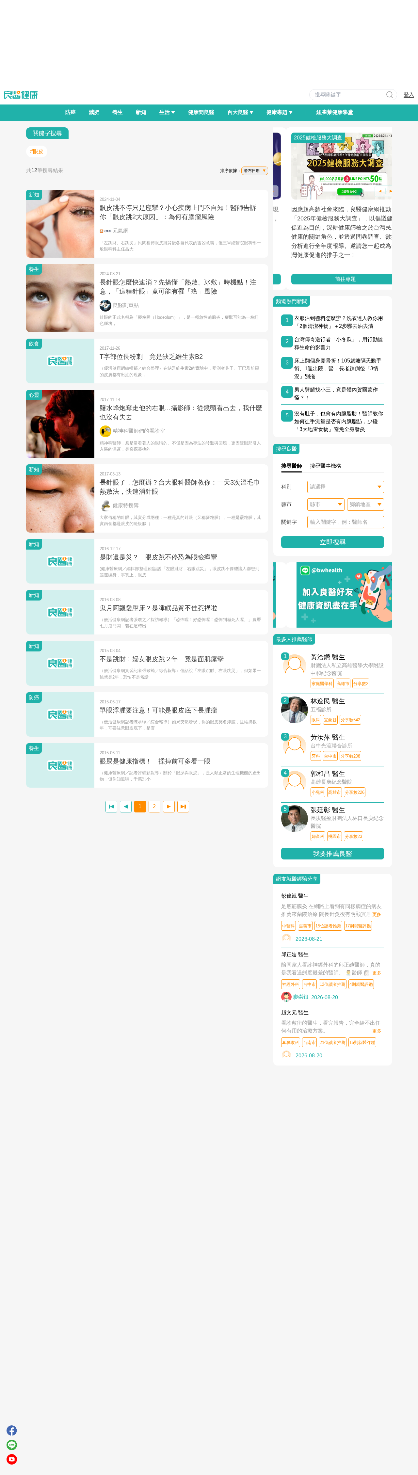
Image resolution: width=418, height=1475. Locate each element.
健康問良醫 (201, 112)
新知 (141, 112)
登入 (409, 94)
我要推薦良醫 (332, 853)
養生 (117, 112)
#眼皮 (36, 151)
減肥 (94, 112)
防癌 (70, 112)
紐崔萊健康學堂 (334, 112)
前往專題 (332, 279)
